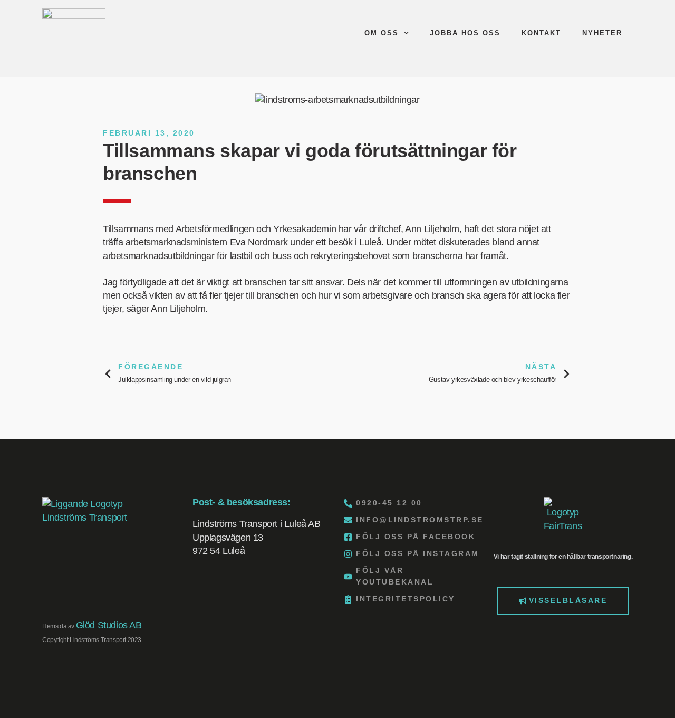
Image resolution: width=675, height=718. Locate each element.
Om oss (381, 33)
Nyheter (602, 33)
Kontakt (541, 33)
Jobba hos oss (465, 33)
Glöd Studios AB (109, 625)
